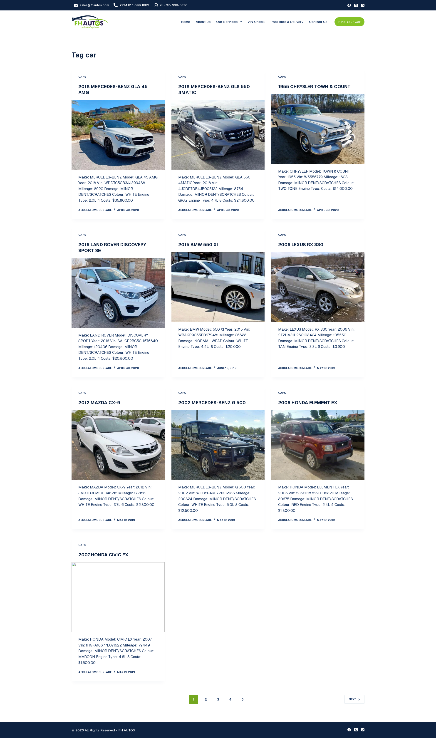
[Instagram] (362, 5)
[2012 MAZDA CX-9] (118, 445)
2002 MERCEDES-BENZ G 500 (212, 403)
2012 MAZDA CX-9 (99, 403)
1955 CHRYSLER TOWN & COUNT (314, 86)
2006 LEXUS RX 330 (300, 245)
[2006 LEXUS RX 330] (317, 287)
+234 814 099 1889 (134, 5)
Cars (82, 77)
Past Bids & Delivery (286, 22)
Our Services (227, 22)
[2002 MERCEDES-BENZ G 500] (218, 445)
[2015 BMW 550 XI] (218, 287)
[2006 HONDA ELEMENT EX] (317, 445)
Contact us (318, 22)
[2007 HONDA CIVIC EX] (118, 597)
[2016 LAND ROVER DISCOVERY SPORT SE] (118, 293)
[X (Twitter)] (356, 5)
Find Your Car (349, 22)
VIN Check (256, 22)
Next (352, 699)
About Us (203, 22)
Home (185, 22)
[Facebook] (349, 5)
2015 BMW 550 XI (198, 245)
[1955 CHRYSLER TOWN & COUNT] (317, 129)
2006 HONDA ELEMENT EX (307, 403)
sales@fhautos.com (94, 5)
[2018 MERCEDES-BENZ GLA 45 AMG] (118, 135)
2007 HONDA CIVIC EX (103, 555)
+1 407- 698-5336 (173, 5)
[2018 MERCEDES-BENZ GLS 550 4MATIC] (218, 135)
